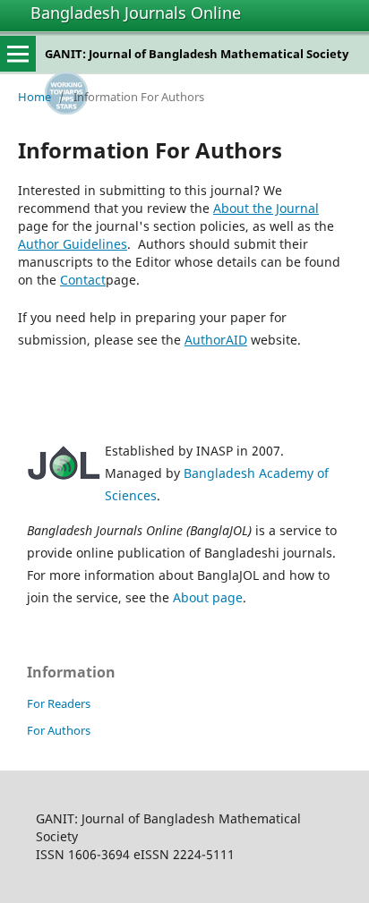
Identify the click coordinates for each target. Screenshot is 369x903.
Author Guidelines (72, 243)
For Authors (58, 730)
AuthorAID (215, 339)
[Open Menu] (18, 54)
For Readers (58, 703)
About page (208, 597)
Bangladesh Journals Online (135, 12)
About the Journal (266, 208)
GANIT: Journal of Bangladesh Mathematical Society (196, 54)
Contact (83, 279)
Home (34, 97)
